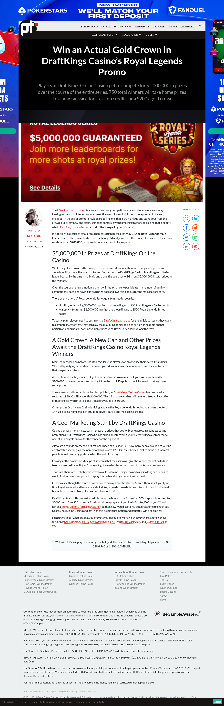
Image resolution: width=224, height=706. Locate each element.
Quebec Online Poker (81, 583)
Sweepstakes (142, 26)
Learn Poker (188, 26)
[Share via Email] (195, 246)
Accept (217, 701)
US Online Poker (89, 26)
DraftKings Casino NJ (102, 521)
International (122, 26)
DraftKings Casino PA (76, 521)
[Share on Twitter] (186, 218)
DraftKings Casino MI (128, 521)
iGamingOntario (32, 675)
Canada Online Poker (81, 571)
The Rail (172, 26)
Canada (106, 26)
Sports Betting (168, 591)
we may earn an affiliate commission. (71, 615)
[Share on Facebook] (186, 227)
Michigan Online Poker (36, 575)
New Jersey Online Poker (37, 583)
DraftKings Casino (70, 227)
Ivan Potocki (34, 235)
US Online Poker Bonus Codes (40, 591)
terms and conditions (33, 691)
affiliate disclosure (87, 691)
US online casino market (71, 210)
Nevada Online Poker (35, 587)
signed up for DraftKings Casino (80, 506)
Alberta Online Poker (81, 579)
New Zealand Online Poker (129, 583)
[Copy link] (186, 246)
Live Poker (159, 26)
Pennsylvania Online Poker (38, 579)
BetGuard (138, 671)
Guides (150, 35)
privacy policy (51, 691)
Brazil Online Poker (125, 579)
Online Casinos (168, 587)
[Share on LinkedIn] (186, 237)
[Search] (200, 26)
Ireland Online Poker (126, 587)
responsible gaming (68, 691)
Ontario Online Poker (81, 575)
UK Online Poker (124, 575)
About (163, 595)
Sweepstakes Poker (103, 35)
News (163, 599)
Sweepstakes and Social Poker (177, 571)
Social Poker (130, 35)
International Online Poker (130, 571)
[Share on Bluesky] (195, 218)
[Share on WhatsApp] (195, 237)
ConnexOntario (159, 668)
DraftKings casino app (117, 320)
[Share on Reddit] (195, 227)
